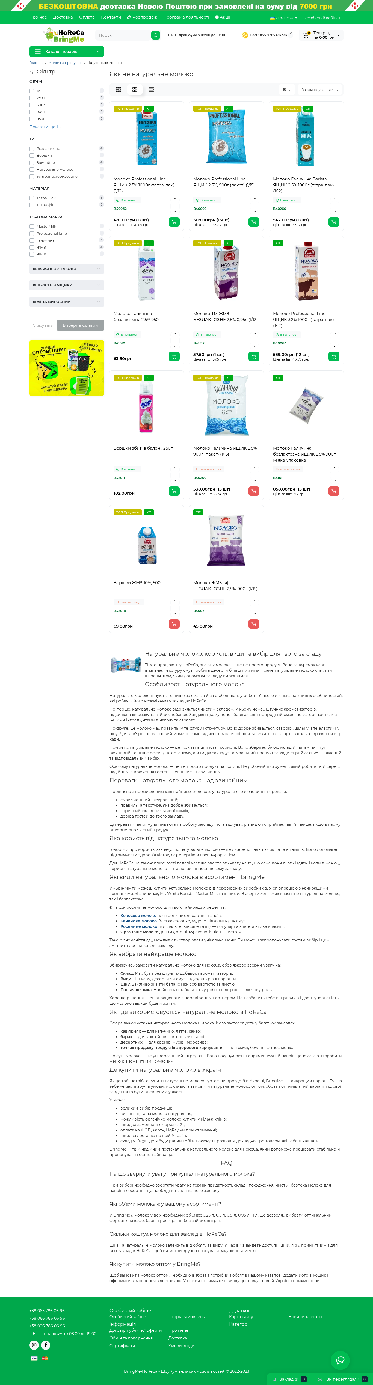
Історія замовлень (186, 1316)
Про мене (178, 1330)
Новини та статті (305, 1316)
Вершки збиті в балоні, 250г (143, 448)
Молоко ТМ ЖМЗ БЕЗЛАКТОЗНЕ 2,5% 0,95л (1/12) (225, 316)
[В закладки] (146, 169)
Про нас (38, 17)
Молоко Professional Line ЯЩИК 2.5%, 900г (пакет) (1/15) (224, 182)
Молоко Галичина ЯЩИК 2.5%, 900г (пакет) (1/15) (225, 451)
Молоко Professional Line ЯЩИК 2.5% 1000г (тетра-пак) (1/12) (144, 185)
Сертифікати (122, 1345)
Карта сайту (241, 1316)
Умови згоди (181, 1345)
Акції (224, 17)
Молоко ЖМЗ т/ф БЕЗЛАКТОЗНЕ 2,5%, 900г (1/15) (225, 585)
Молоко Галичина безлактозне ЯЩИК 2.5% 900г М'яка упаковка (304, 454)
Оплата (87, 17)
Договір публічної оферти (135, 1330)
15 (285, 90)
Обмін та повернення (131, 1338)
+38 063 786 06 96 (267, 34)
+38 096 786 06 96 (47, 1326)
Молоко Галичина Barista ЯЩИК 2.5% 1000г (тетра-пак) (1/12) (303, 185)
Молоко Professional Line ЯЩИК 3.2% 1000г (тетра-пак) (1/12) (303, 319)
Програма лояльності (186, 17)
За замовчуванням (318, 90)
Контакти (111, 17)
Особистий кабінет (322, 18)
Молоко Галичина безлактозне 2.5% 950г (137, 316)
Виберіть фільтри (80, 325)
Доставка (63, 17)
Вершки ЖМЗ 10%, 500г (138, 582)
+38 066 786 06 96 (47, 1318)
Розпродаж (144, 17)
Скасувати (43, 325)
